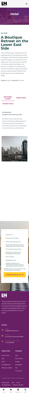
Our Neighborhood (6, 364)
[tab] (8, 98)
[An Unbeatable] (14, 148)
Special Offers (18, 364)
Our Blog (17, 361)
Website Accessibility (7, 367)
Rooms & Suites (5, 355)
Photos (3, 361)
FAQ (16, 367)
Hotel (3, 358)
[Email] (14, 330)
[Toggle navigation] (23, 4)
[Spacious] (14, 175)
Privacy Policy (18, 371)
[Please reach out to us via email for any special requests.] (15, 269)
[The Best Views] (14, 202)
